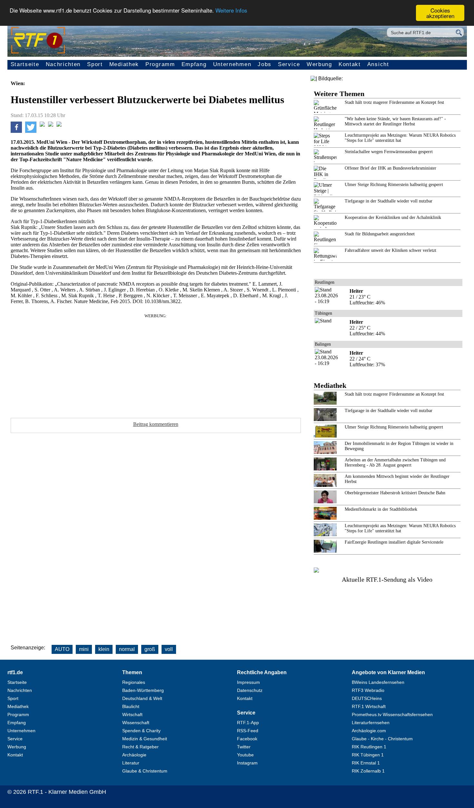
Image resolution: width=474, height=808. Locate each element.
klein (103, 649)
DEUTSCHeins (367, 698)
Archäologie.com (369, 730)
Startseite (25, 64)
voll (169, 649)
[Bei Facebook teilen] (16, 131)
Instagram (247, 762)
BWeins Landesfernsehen (378, 682)
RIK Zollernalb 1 (368, 771)
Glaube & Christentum (144, 771)
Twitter (244, 746)
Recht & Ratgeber (140, 746)
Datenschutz (249, 690)
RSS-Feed (247, 730)
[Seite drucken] (59, 125)
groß (149, 649)
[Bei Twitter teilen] (30, 131)
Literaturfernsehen (371, 722)
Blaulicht (130, 706)
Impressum (248, 682)
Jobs (265, 64)
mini (84, 649)
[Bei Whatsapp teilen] (42, 125)
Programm (160, 64)
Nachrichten (63, 64)
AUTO (62, 649)
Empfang (194, 64)
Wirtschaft (132, 714)
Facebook (247, 738)
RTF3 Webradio (368, 690)
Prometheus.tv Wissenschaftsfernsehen (392, 714)
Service (289, 64)
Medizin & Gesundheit (144, 738)
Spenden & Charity (141, 730)
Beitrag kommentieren (155, 424)
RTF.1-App (248, 722)
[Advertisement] (156, 364)
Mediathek (124, 64)
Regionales (133, 682)
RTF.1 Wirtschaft (369, 706)
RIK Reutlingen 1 (369, 746)
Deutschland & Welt (142, 698)
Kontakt (350, 64)
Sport (95, 64)
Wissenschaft (135, 722)
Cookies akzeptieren (440, 13)
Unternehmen (232, 64)
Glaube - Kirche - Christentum (382, 738)
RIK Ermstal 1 (366, 762)
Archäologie (134, 754)
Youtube (245, 754)
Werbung (319, 64)
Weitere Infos (231, 10)
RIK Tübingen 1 (368, 754)
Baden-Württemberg (143, 690)
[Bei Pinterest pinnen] (50, 125)
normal (127, 649)
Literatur (130, 762)
